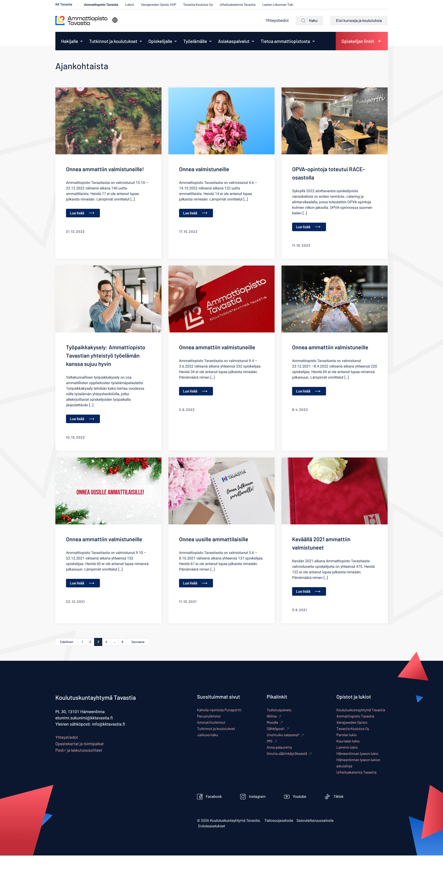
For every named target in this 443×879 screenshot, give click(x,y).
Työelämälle (195, 41)
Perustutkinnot (209, 716)
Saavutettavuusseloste (315, 820)
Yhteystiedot (277, 21)
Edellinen (66, 642)
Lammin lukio (347, 747)
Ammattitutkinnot (211, 722)
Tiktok (338, 796)
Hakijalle (69, 41)
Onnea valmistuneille (204, 169)
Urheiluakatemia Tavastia (237, 4)
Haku (313, 20)
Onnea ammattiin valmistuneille (217, 347)
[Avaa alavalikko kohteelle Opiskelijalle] (175, 41)
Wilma (272, 716)
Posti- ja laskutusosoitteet (78, 750)
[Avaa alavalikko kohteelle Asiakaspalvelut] (253, 41)
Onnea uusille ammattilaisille (213, 539)
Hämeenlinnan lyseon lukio (357, 753)
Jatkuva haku (207, 735)
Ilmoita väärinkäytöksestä (287, 753)
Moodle (272, 722)
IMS (269, 741)
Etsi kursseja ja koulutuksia (359, 20)
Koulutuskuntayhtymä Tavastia (360, 710)
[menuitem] (68, 41)
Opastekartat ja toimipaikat (79, 743)
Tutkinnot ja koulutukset (113, 41)
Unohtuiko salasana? (283, 735)
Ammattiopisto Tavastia (101, 4)
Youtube (299, 796)
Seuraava (137, 642)
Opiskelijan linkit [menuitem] (357, 41)
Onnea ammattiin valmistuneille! (105, 169)
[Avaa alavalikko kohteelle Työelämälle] (210, 41)
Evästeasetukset (211, 826)
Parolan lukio (346, 735)
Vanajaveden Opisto (351, 722)
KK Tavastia (63, 4)
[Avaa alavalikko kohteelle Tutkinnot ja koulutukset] (141, 41)
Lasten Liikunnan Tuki (277, 4)
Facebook (214, 796)
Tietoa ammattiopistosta (285, 41)
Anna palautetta (279, 747)
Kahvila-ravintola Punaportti (219, 710)
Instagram (257, 796)
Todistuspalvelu (279, 710)
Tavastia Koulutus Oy (198, 4)
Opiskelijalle (160, 41)
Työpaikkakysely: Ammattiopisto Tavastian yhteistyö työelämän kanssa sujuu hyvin (105, 355)
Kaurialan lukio (348, 741)
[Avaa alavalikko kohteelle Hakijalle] (81, 41)
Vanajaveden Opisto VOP (158, 4)
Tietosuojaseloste (278, 820)
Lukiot (129, 4)
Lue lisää (77, 213)
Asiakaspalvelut (233, 41)
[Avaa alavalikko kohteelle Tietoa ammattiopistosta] (313, 41)
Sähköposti (275, 729)
